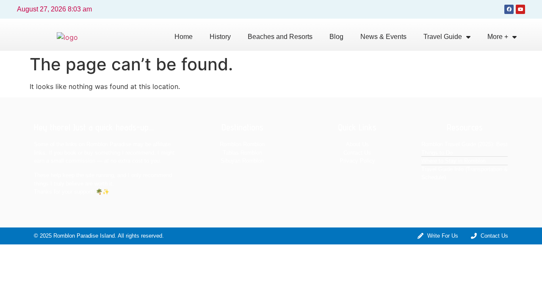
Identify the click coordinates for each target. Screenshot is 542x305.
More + (497, 36)
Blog (336, 36)
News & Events (383, 36)
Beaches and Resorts (280, 36)
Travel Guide (442, 36)
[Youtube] (520, 9)
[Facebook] (509, 9)
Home (183, 36)
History (220, 36)
